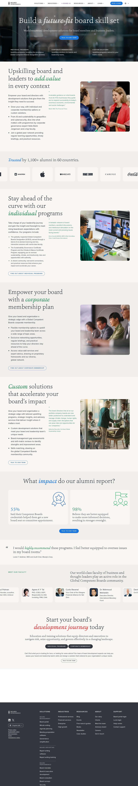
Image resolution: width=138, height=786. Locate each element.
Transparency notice (14, 738)
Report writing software (45, 752)
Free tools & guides (84, 723)
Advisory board (100, 727)
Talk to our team (68, 38)
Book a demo (116, 3)
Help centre (117, 723)
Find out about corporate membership (27, 368)
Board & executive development (46, 773)
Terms (10, 736)
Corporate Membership (80, 646)
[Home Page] (14, 713)
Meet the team (100, 723)
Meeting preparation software (47, 734)
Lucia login (117, 720)
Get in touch (99, 734)
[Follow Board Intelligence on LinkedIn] (9, 720)
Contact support (119, 727)
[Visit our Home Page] (14, 3)
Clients (97, 720)
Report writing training (48, 757)
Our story (98, 716)
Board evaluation (46, 778)
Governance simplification (44, 740)
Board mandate (45, 768)
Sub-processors (12, 734)
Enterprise (62, 723)
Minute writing (45, 725)
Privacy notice (12, 730)
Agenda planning (46, 728)
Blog (78, 716)
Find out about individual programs (27, 273)
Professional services (65, 716)
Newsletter (80, 730)
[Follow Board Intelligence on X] (13, 720)
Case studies (81, 734)
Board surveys (45, 781)
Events (79, 720)
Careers (98, 730)
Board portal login (119, 716)
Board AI (67, 3)
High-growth (62, 727)
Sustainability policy (13, 732)
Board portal (44, 722)
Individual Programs (57, 646)
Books (79, 727)
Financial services (64, 720)
